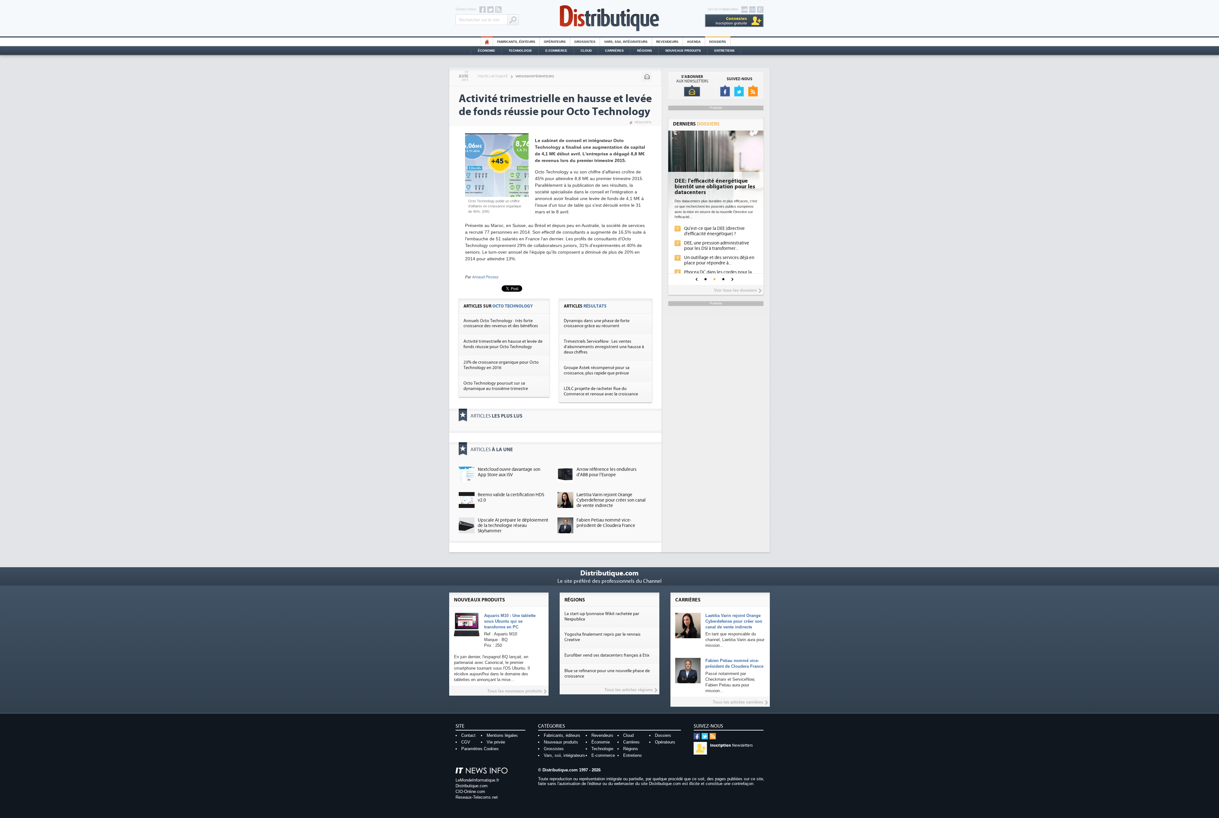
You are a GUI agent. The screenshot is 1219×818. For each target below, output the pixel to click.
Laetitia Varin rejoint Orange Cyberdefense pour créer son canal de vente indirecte (611, 500)
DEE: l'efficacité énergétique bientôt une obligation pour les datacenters (715, 186)
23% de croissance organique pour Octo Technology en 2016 (501, 365)
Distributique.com (472, 785)
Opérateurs (555, 41)
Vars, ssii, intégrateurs (564, 755)
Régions (644, 50)
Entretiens (724, 50)
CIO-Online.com (470, 791)
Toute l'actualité (493, 76)
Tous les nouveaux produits (514, 691)
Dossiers (717, 41)
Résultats (643, 122)
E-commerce (556, 50)
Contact (468, 735)
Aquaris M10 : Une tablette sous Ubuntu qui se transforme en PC (510, 621)
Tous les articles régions (628, 689)
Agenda (694, 41)
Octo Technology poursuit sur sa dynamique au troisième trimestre (495, 386)
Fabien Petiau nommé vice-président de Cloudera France (605, 522)
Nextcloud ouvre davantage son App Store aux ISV (509, 472)
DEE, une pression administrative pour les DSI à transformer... (716, 245)
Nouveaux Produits (683, 50)
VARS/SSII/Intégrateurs (535, 76)
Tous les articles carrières (738, 702)
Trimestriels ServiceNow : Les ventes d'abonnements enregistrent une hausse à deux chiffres (604, 347)
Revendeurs (667, 41)
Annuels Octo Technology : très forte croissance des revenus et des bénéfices (500, 323)
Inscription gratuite (731, 20)
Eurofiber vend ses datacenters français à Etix (606, 655)
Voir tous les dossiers (735, 290)
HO (487, 41)
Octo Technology (512, 306)
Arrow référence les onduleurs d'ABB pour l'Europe (606, 472)
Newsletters (731, 745)
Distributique (609, 18)
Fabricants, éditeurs (516, 41)
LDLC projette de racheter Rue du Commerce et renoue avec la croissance (601, 391)
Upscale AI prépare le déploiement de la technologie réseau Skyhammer (513, 525)
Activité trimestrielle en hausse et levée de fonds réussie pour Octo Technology (503, 344)
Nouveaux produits (561, 742)
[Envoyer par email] (647, 76)
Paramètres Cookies (480, 748)
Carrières (614, 50)
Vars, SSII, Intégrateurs (626, 41)
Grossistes (585, 41)
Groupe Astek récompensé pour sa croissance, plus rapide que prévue (596, 370)
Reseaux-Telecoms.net (477, 797)
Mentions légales (502, 735)
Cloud (586, 50)
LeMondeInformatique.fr (477, 780)
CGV (465, 742)
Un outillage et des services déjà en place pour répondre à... (719, 260)
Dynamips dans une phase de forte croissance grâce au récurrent (596, 323)
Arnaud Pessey (485, 277)
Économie (486, 50)
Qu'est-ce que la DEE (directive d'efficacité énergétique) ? (714, 231)
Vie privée (496, 742)
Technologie (520, 50)
